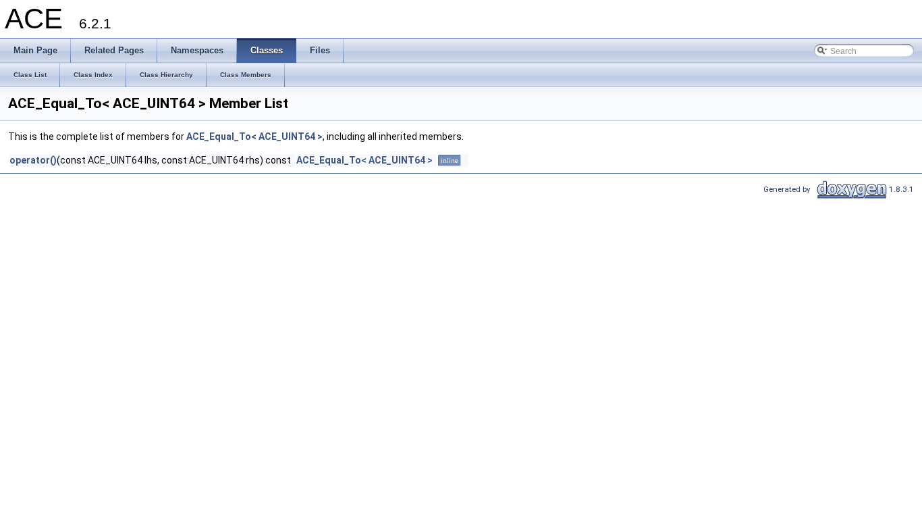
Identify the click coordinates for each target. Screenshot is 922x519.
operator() (33, 160)
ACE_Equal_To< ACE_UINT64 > (254, 136)
